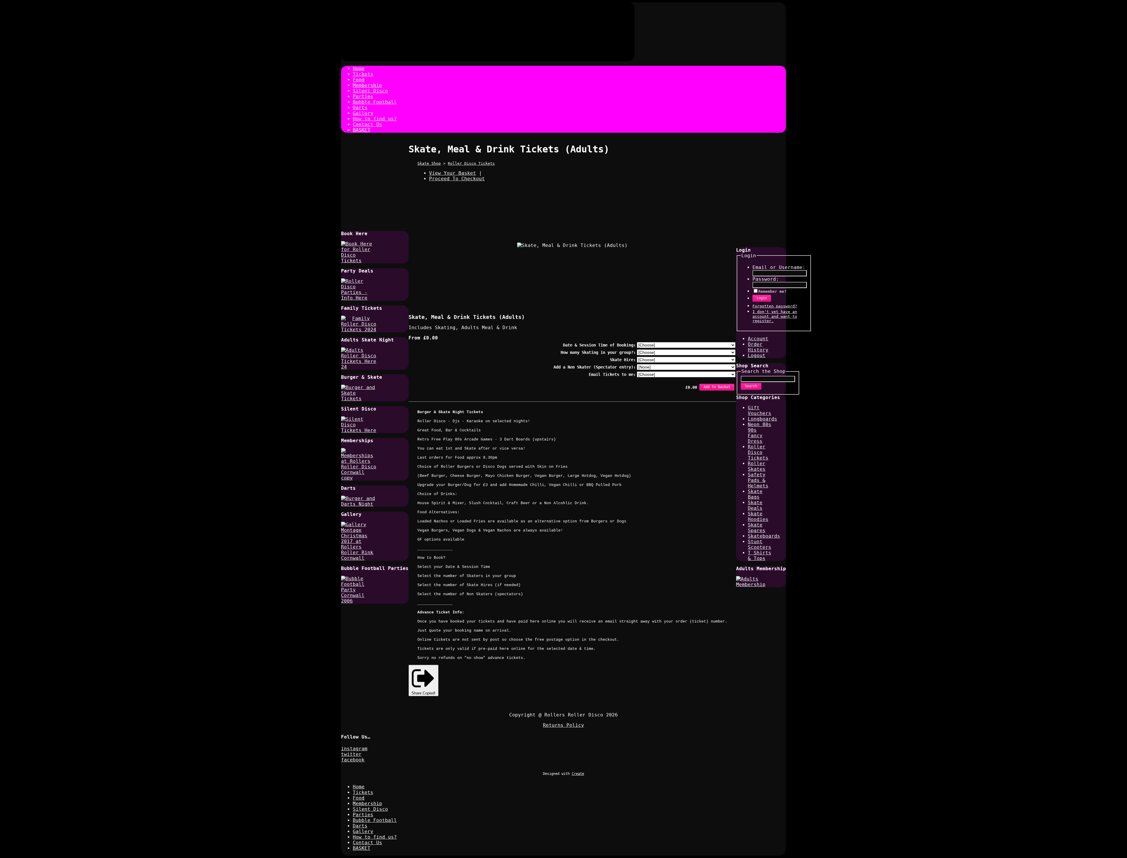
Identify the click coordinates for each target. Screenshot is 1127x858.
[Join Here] (358, 478)
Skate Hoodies (758, 516)
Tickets (363, 74)
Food (359, 80)
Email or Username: (779, 267)
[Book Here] (358, 260)
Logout (756, 355)
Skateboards (764, 536)
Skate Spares (756, 527)
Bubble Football (375, 102)
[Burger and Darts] (358, 504)
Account (758, 338)
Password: (766, 279)
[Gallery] (358, 558)
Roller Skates (756, 466)
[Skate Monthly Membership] (753, 584)
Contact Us (367, 124)
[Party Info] (358, 298)
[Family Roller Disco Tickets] (358, 329)
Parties (363, 96)
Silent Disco (370, 91)
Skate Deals (755, 505)
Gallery (363, 113)
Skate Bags (755, 494)
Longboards (762, 419)
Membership (367, 85)
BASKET (361, 130)
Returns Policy (563, 725)
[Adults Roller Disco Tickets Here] (358, 367)
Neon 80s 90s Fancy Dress (759, 433)
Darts (360, 107)
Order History (758, 347)
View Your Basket (452, 173)
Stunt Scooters (759, 544)
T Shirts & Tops (759, 555)
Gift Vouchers (759, 410)
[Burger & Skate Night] (358, 398)
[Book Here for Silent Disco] (358, 430)
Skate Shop (429, 163)
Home (359, 68)
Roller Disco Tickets (471, 163)
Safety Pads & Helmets (758, 480)
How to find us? (375, 119)
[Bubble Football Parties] (358, 601)
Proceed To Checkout (457, 178)
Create (578, 774)
